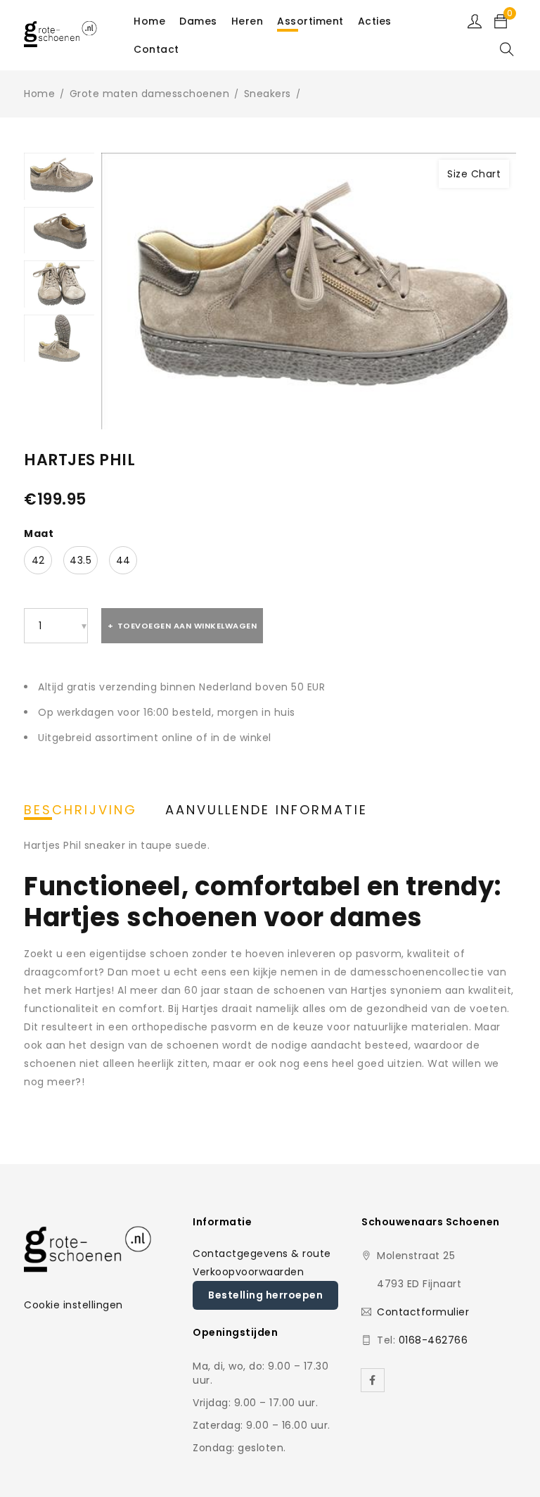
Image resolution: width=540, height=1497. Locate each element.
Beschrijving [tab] (80, 810)
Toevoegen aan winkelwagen (187, 625)
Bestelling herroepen (265, 1295)
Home (39, 94)
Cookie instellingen (73, 1305)
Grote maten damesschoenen (150, 94)
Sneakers (267, 94)
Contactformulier (423, 1312)
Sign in (474, 21)
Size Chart (474, 174)
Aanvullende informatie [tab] (266, 810)
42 (38, 560)
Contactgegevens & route (262, 1253)
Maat (38, 533)
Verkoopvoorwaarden (248, 1272)
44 (123, 560)
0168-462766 (433, 1340)
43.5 (80, 560)
